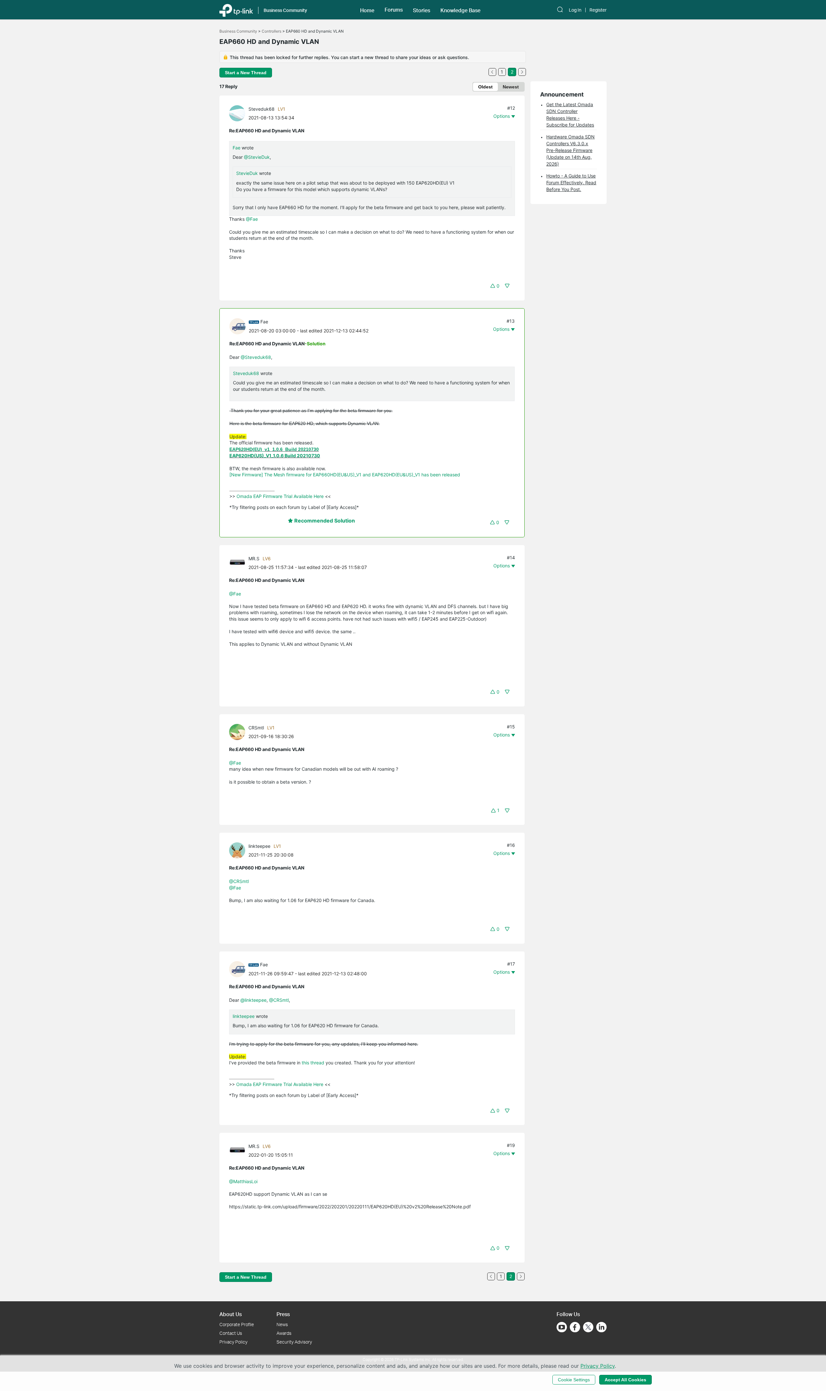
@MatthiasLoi (243, 1181)
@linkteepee (253, 1000)
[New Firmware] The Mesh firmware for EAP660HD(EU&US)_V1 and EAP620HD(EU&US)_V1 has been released (344, 474)
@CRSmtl (239, 881)
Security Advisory (294, 1342)
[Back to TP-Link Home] (236, 9)
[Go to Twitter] (588, 1328)
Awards (284, 1333)
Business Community (238, 31)
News (282, 1324)
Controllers (271, 31)
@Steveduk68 (256, 357)
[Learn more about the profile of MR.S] (238, 562)
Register (598, 10)
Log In (575, 10)
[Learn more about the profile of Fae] (239, 325)
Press (283, 1314)
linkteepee (259, 846)
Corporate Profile (236, 1324)
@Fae (252, 219)
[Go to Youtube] (562, 1327)
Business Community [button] (285, 10)
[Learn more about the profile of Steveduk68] (238, 113)
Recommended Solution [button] (324, 520)
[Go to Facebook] (575, 1327)
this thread (312, 1062)
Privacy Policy (233, 1342)
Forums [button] (394, 9)
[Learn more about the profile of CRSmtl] (238, 731)
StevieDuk (247, 173)
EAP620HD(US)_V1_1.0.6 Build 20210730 (274, 455)
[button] (367, 9)
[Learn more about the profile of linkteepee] (238, 850)
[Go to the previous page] (492, 72)
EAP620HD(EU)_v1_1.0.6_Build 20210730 (274, 449)
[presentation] (237, 113)
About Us (230, 1314)
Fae (236, 147)
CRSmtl (256, 727)
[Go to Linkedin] (601, 1327)
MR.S (253, 558)
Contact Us (230, 1333)
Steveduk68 (261, 109)
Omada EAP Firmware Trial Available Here (280, 496)
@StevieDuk (257, 157)
